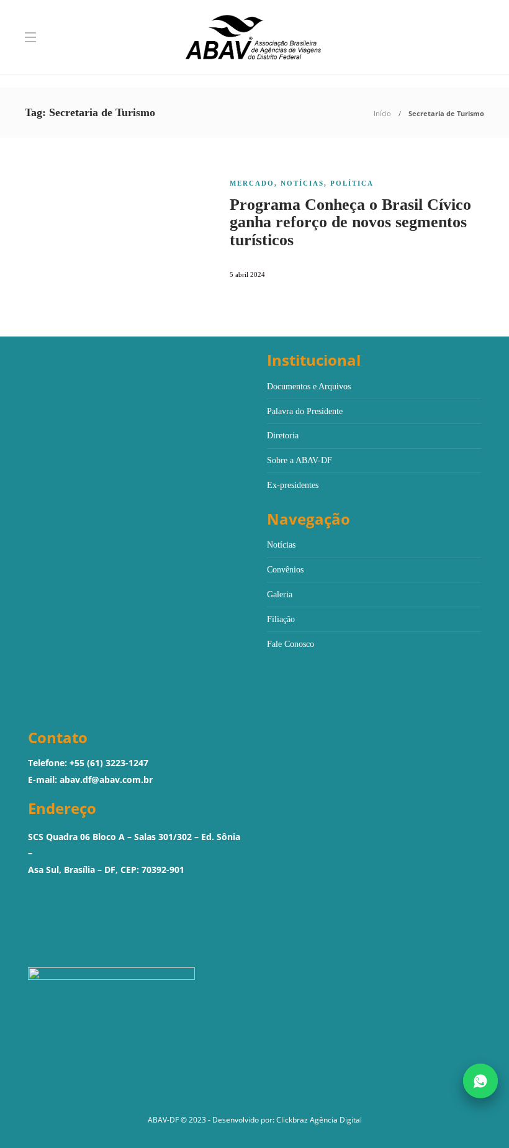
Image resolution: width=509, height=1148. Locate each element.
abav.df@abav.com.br (106, 779)
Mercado (252, 183)
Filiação (281, 619)
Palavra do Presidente (305, 411)
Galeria (279, 594)
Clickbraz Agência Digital (319, 1119)
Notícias (302, 183)
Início (382, 113)
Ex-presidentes (292, 485)
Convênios (285, 569)
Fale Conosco (290, 644)
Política (352, 183)
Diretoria (283, 435)
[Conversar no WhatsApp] (480, 1081)
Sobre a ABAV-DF (299, 460)
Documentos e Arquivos (309, 386)
